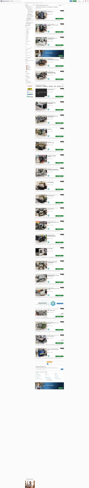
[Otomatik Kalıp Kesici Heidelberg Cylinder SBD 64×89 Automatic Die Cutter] (41, 75)
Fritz (27, 39)
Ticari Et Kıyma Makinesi (58, 378)
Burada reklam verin (30, 479)
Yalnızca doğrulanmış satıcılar (29, 83)
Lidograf (27, 31)
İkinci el (27, 74)
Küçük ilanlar (28, 77)
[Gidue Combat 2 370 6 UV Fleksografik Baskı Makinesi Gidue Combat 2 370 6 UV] (41, 313)
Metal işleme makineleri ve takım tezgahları (30, 19)
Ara (62, 369)
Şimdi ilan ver (61, 55)
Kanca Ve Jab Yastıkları (48, 378)
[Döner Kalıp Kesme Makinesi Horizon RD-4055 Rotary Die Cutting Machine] (41, 106)
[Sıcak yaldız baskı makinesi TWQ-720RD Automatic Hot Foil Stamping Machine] (41, 41)
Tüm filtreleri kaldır (38, 8)
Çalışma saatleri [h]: (27, 52)
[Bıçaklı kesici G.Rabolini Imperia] (41, 15)
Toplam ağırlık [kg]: (27, 55)
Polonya (28, 65)
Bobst (27, 30)
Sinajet (27, 37)
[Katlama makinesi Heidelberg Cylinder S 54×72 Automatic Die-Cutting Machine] (41, 62)
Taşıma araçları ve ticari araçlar (30, 21)
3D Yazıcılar (29, 17)
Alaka (60, 5)
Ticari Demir (56, 377)
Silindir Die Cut (51, 86)
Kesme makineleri (45, 86)
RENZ (27, 36)
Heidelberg (28, 29)
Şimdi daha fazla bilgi (60, 303)
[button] (88, 1)
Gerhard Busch (28, 41)
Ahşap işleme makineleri (30, 22)
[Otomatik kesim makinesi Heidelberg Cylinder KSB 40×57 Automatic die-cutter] (41, 238)
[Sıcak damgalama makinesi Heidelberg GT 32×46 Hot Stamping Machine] (41, 28)
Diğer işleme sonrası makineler (30, 9)
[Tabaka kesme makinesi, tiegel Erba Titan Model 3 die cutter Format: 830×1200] (41, 225)
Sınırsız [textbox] (27, 63)
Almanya (28, 66)
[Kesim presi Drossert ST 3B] (41, 132)
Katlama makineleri (38, 86)
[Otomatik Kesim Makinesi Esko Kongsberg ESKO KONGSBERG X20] (41, 339)
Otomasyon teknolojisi (29, 23)
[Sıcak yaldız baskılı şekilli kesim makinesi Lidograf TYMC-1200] (41, 212)
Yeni (27, 72)
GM (27, 40)
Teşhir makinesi (28, 73)
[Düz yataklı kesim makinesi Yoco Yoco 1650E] (41, 252)
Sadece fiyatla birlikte (28, 48)
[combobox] (30, 63)
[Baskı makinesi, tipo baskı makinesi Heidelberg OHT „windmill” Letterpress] (41, 159)
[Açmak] (49, 22)
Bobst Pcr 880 (59, 86)
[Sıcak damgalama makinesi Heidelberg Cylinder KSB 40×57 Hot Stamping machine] (41, 119)
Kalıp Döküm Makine (47, 377)
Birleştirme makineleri (30, 13)
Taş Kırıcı (56, 374)
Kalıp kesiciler (30, 8)
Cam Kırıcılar (37, 377)
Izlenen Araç (46, 374)
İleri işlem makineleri (30, 7)
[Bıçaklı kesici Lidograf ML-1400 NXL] (41, 146)
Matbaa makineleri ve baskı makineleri (29, 6)
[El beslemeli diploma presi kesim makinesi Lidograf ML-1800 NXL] (41, 199)
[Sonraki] (46, 28)
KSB (27, 35)
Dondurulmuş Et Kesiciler (39, 378)
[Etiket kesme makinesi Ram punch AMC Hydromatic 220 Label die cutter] (41, 292)
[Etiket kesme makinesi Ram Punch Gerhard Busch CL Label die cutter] (41, 326)
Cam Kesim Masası (38, 374)
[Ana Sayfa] (25, 2)
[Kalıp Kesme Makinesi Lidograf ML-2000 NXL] (41, 185)
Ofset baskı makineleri (30, 16)
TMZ (27, 38)
